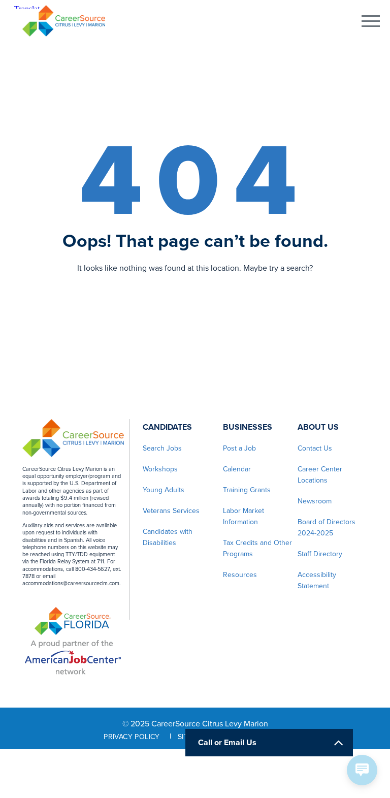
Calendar (237, 469)
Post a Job (239, 448)
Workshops (160, 469)
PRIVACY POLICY (132, 736)
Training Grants (247, 490)
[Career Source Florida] (73, 621)
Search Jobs (162, 448)
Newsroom (315, 501)
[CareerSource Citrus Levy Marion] (63, 21)
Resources (240, 574)
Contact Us (315, 448)
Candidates (167, 427)
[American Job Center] (72, 656)
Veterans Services (171, 510)
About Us (318, 427)
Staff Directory (320, 554)
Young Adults (163, 490)
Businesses (247, 427)
